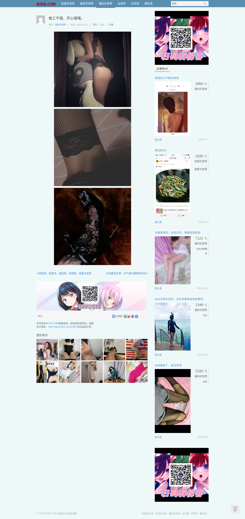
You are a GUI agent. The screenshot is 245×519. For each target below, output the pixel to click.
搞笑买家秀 (86, 3)
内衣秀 (135, 3)
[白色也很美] (47, 359)
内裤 (203, 249)
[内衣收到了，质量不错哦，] (69, 382)
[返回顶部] (235, 509)
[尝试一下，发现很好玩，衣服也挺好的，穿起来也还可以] (69, 359)
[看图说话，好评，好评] (114, 359)
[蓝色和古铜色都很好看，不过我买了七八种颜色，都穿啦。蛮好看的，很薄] (137, 359)
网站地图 (72, 513)
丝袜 (205, 382)
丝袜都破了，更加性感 (168, 365)
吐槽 (111, 25)
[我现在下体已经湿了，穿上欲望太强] (92, 359)
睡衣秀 (149, 3)
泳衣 (205, 315)
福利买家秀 (105, 3)
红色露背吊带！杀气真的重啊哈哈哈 (126, 273)
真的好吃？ (161, 150)
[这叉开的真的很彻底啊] (47, 382)
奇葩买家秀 (68, 3)
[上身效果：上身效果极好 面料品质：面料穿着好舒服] (92, 382)
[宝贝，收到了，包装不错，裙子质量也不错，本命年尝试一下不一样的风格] (137, 382)
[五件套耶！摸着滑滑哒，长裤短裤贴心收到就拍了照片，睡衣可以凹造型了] (114, 382)
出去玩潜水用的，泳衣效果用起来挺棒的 (179, 299)
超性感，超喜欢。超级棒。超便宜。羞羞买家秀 (65, 273)
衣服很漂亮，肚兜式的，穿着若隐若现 (178, 232)
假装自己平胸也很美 (167, 78)
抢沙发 (158, 139)
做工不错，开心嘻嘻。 (66, 18)
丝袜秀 (122, 3)
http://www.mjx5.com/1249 (62, 326)
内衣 (198, 249)
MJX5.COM (46, 3)
